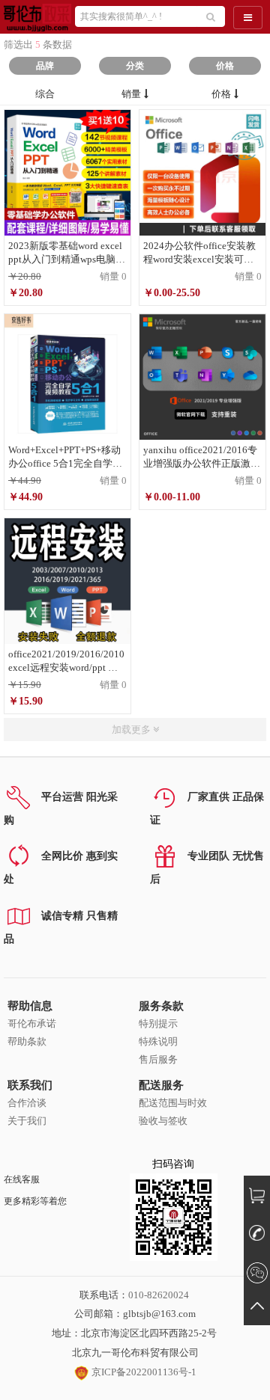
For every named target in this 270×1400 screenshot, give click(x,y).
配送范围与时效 (173, 1102)
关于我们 (27, 1120)
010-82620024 (158, 1295)
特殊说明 (158, 1041)
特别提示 (158, 1023)
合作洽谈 (27, 1102)
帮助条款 (27, 1041)
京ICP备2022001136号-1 (142, 1372)
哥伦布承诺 (32, 1023)
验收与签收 (163, 1120)
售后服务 (158, 1059)
